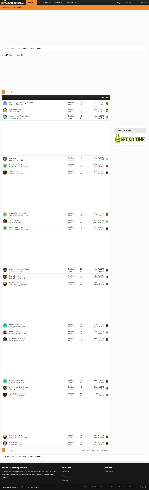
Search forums (17, 8)
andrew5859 (13, 285)
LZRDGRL (12, 160)
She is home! (14, 276)
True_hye (12, 327)
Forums (31, 3)
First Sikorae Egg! (16, 283)
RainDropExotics (14, 167)
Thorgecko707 (99, 160)
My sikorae (13, 331)
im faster (12, 271)
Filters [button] (104, 97)
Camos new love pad (17, 213)
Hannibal (12, 174)
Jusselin (101, 215)
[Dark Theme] (134, 2)
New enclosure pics (17, 338)
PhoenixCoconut (98, 438)
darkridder (12, 278)
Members (69, 3)
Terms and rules (124, 487)
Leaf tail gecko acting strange (21, 102)
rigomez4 (101, 333)
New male (13, 442)
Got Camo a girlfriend (18, 165)
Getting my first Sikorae (18, 387)
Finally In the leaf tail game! (20, 269)
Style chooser (86, 487)
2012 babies (14, 220)
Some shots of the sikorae (19, 116)
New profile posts (68, 476)
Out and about (15, 109)
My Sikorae (13, 324)
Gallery (57, 3)
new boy (12, 158)
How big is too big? (17, 380)
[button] (50, 2)
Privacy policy (134, 487)
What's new (43, 3)
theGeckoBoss (99, 167)
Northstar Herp (99, 229)
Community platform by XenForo (20, 487)
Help (141, 487)
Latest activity (66, 480)
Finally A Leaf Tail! (16, 435)
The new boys (14, 171)
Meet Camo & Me (16, 227)
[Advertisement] (71, 29)
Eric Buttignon (13, 334)
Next (10, 92)
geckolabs (12, 111)
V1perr (11, 105)
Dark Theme (95, 487)
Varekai (101, 271)
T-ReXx (11, 445)
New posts (6, 8)
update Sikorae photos (18, 394)
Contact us (114, 487)
